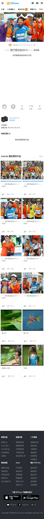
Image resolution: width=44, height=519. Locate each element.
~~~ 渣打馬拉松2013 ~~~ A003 (32, 259)
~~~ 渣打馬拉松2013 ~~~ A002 (11, 297)
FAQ (41, 9)
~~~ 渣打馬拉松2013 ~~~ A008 (11, 185)
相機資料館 (20, 442)
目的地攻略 (5, 474)
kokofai (15, 45)
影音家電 (34, 456)
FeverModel (5, 449)
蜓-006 (26, 333)
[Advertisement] (22, 81)
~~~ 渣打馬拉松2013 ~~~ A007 (32, 185)
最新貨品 (19, 471)
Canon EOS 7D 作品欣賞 (14, 119)
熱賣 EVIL (19, 485)
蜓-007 (4, 333)
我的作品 (22, 9)
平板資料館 (20, 452)
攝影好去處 (5, 468)
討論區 (3, 456)
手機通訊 (34, 449)
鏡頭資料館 (20, 445)
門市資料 (19, 468)
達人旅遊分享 (6, 481)
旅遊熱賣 (4, 471)
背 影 (25, 368)
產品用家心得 (20, 456)
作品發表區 (5, 452)
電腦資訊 (34, 452)
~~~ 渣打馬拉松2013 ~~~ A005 (32, 222)
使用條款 (34, 481)
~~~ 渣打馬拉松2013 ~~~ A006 (11, 222)
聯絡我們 (34, 471)
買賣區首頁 (34, 442)
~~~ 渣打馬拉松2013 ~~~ (32, 296)
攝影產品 (34, 445)
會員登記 (34, 478)
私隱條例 (34, 485)
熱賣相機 (19, 474)
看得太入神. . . (7, 368)
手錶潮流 (34, 459)
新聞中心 (4, 442)
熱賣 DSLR (20, 481)
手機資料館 (20, 449)
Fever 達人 (5, 445)
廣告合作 (34, 474)
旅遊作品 (4, 478)
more (41, 156)
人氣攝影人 (11, 9)
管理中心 (33, 9)
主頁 (3, 9)
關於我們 (34, 468)
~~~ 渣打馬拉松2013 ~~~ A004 (11, 259)
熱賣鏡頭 (19, 478)
